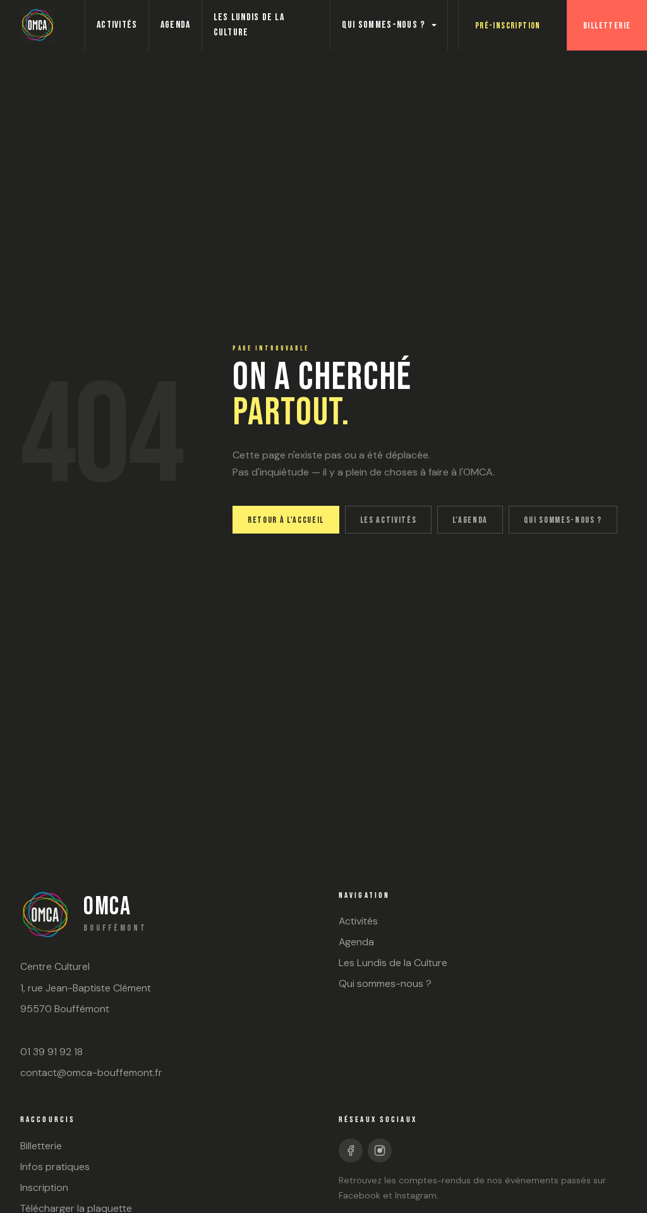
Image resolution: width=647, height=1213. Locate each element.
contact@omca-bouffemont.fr (91, 1072)
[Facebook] (351, 1150)
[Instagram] (380, 1150)
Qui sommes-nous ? (384, 25)
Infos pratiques (55, 1166)
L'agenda (470, 520)
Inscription (44, 1187)
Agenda (175, 25)
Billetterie (607, 25)
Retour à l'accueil (286, 520)
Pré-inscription (508, 25)
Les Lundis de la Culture (249, 25)
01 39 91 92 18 (51, 1051)
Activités (117, 25)
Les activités (388, 520)
